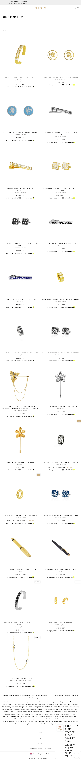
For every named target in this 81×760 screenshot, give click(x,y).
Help (40, 732)
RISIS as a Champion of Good (40, 748)
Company (40, 738)
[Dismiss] (77, 726)
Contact (40, 743)
